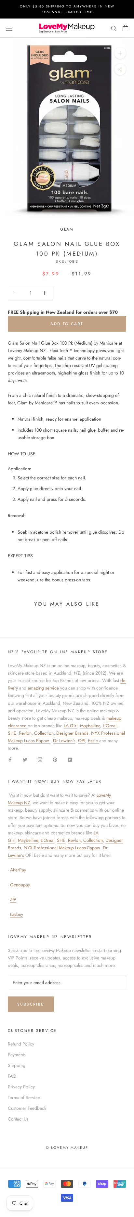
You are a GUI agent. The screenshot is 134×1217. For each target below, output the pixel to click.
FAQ (12, 1076)
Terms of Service (24, 1097)
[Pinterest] (55, 759)
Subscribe (30, 1004)
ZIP (13, 899)
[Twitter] (25, 759)
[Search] (114, 28)
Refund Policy (21, 1044)
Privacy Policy (21, 1087)
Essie (93, 740)
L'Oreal (109, 725)
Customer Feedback (27, 1108)
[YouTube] (70, 759)
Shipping (16, 1065)
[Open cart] (125, 28)
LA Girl (70, 725)
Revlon (25, 733)
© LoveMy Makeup (67, 1147)
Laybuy (16, 914)
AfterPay (18, 870)
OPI (81, 740)
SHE (12, 733)
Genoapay (20, 884)
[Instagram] (40, 759)
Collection (44, 733)
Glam (67, 229)
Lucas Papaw (37, 740)
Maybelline (90, 725)
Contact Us (18, 1119)
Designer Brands (72, 733)
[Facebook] (10, 759)
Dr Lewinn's (64, 740)
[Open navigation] (9, 28)
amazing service (43, 688)
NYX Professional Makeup (49, 847)
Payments (17, 1054)
